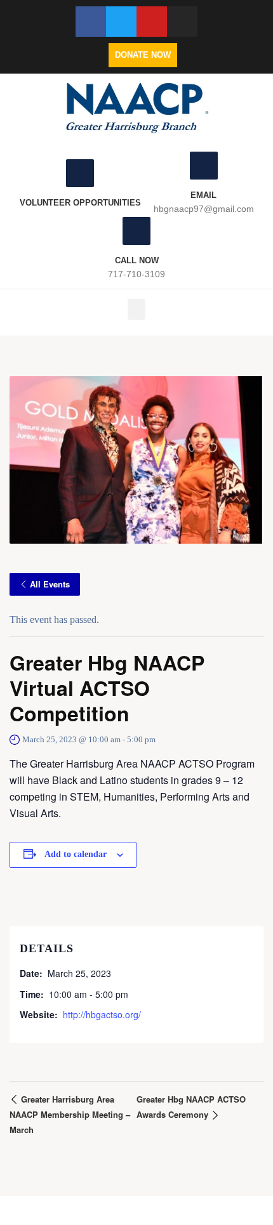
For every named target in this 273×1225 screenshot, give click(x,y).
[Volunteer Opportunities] (80, 173)
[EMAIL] (204, 166)
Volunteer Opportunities (80, 202)
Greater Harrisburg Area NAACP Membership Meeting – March (70, 1114)
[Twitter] (121, 21)
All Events (50, 584)
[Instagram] (182, 21)
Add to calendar (75, 854)
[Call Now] (136, 231)
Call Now (137, 260)
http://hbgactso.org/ (102, 1014)
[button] (136, 309)
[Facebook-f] (91, 21)
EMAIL (203, 195)
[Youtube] (151, 21)
